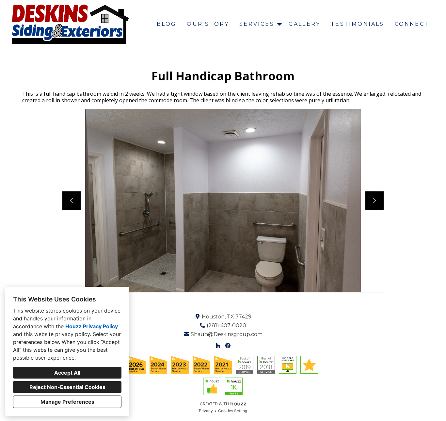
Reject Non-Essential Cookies (67, 387)
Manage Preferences (67, 401)
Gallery (304, 24)
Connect (412, 24)
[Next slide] (374, 200)
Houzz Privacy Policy (91, 326)
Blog (167, 24)
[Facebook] (228, 346)
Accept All (67, 372)
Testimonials (357, 24)
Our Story (208, 24)
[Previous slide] (71, 200)
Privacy (206, 410)
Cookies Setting (232, 410)
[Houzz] (218, 346)
